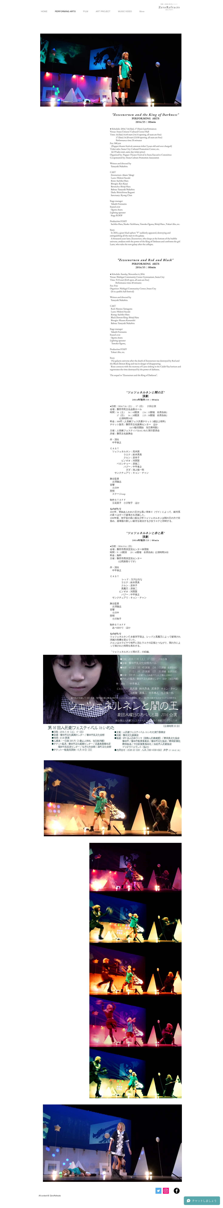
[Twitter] (158, 1191)
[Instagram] (166, 1191)
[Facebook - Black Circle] (177, 1191)
